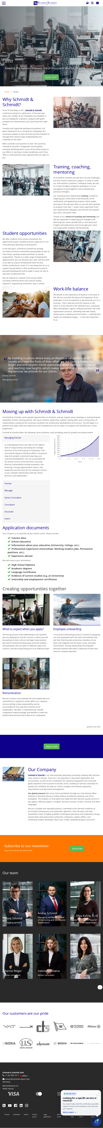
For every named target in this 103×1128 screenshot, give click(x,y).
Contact (6, 1114)
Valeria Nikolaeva (49, 971)
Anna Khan (79, 971)
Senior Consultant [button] (13, 497)
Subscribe (77, 848)
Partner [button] (8, 483)
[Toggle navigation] (3, 3)
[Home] (46, 3)
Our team (10, 872)
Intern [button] (7, 518)
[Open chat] (96, 1121)
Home (6, 92)
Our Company (42, 769)
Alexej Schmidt (13, 918)
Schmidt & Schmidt (33, 110)
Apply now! (51, 77)
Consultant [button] (10, 504)
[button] (87, 3)
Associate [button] (9, 511)
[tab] (26, 438)
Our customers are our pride (25, 1013)
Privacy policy (34, 1115)
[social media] (4, 1105)
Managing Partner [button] (13, 437)
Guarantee (16, 1114)
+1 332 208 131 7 (12, 1075)
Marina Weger (13, 971)
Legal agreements (47, 1115)
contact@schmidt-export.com (17, 1079)
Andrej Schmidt (47, 913)
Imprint (26, 1114)
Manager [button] (9, 490)
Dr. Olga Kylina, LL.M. (85, 915)
